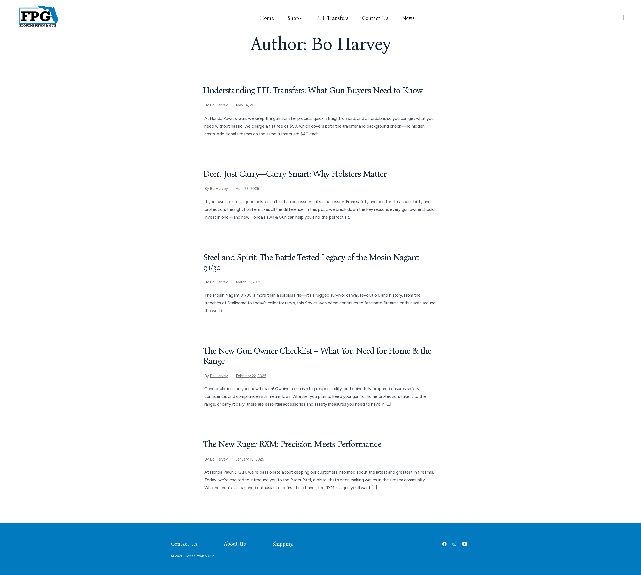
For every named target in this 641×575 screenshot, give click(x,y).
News (408, 18)
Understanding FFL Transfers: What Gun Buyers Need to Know (313, 90)
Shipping (282, 544)
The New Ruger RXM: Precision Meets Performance (292, 444)
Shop (293, 18)
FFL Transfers (332, 18)
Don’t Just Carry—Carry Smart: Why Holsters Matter (295, 174)
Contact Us (375, 18)
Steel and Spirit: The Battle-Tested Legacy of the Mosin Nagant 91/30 (311, 262)
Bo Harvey (219, 105)
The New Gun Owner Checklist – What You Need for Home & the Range (317, 356)
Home (267, 18)
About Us (235, 544)
